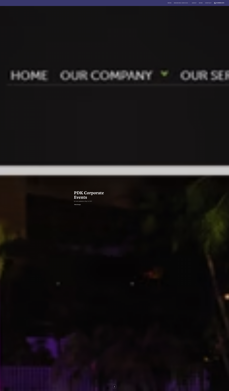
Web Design (77, 204)
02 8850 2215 (220, 3)
